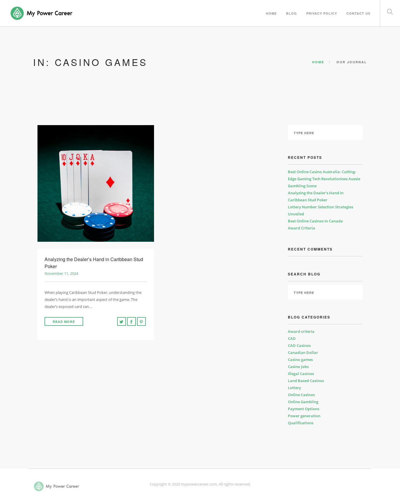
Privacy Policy (321, 13)
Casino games (300, 359)
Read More (64, 321)
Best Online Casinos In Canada (315, 221)
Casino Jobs (298, 366)
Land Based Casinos (306, 380)
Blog (291, 13)
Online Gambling (303, 401)
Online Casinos (301, 394)
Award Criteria (301, 228)
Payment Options (303, 408)
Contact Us (358, 13)
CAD (292, 338)
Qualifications (300, 422)
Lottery (294, 387)
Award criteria (301, 331)
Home (271, 13)
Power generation (304, 415)
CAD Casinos (299, 345)
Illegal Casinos (301, 373)
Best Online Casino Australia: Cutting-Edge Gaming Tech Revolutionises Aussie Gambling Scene (324, 178)
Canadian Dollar (303, 352)
